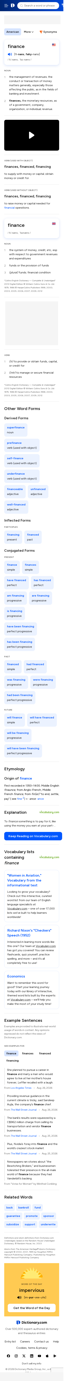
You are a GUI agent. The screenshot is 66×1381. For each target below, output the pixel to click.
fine (20, 798)
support (30, 1224)
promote (32, 1216)
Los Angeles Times (21, 1087)
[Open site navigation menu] (6, 5)
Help (56, 1341)
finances (11, 166)
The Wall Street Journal (24, 1109)
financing (43, 166)
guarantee (13, 1216)
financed (27, 166)
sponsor (48, 1216)
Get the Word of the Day (31, 1308)
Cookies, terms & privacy (31, 1347)
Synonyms (50, 31)
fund (37, 1207)
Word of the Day (31, 1284)
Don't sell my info (31, 1363)
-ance (40, 798)
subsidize (12, 1224)
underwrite (48, 1224)
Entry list (10, 1341)
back (9, 1207)
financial (9, 207)
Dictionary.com (13, 6)
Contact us (41, 1341)
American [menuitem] (12, 31)
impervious (31, 1290)
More (27, 31)
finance (26, 778)
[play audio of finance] (10, 54)
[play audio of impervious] (19, 1297)
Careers (25, 1341)
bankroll (23, 1207)
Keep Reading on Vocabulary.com (33, 836)
